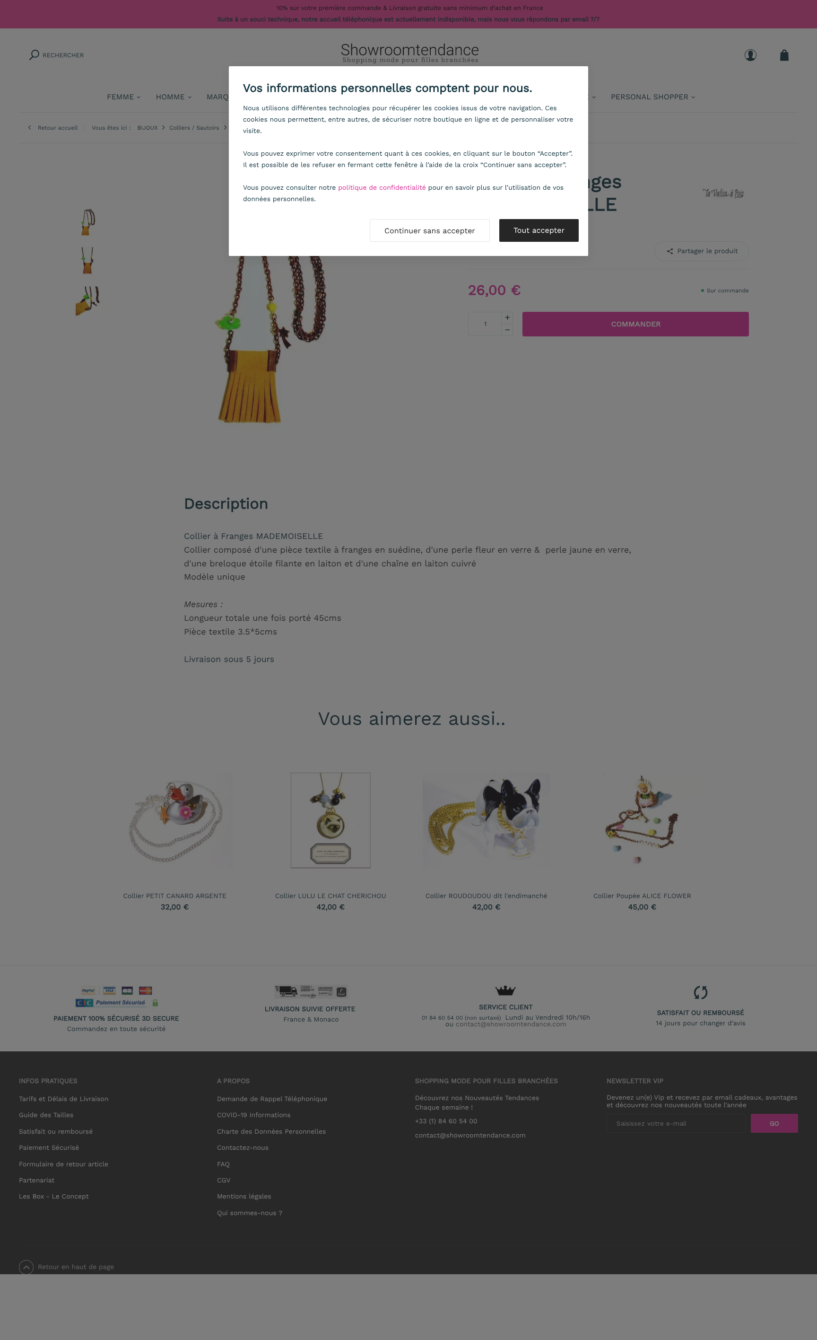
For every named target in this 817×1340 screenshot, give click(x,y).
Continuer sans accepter (429, 230)
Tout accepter (539, 230)
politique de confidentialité (382, 188)
